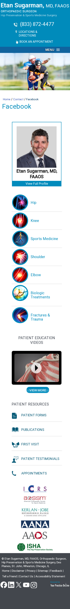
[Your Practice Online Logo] (60, 584)
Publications (32, 430)
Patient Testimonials (40, 459)
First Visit (30, 444)
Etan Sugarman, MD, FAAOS (36, 173)
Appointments (34, 473)
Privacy (31, 570)
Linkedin (11, 584)
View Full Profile (37, 183)
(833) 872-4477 (37, 24)
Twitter (18, 584)
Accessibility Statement (50, 576)
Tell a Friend (9, 576)
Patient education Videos (36, 340)
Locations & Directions (28, 33)
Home (7, 99)
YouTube (26, 584)
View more (37, 390)
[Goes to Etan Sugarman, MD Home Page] (35, 9)
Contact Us (26, 576)
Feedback (56, 570)
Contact (18, 99)
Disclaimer (18, 570)
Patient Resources (30, 404)
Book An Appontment (36, 41)
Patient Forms (33, 415)
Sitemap (43, 570)
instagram (33, 584)
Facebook (3, 584)
